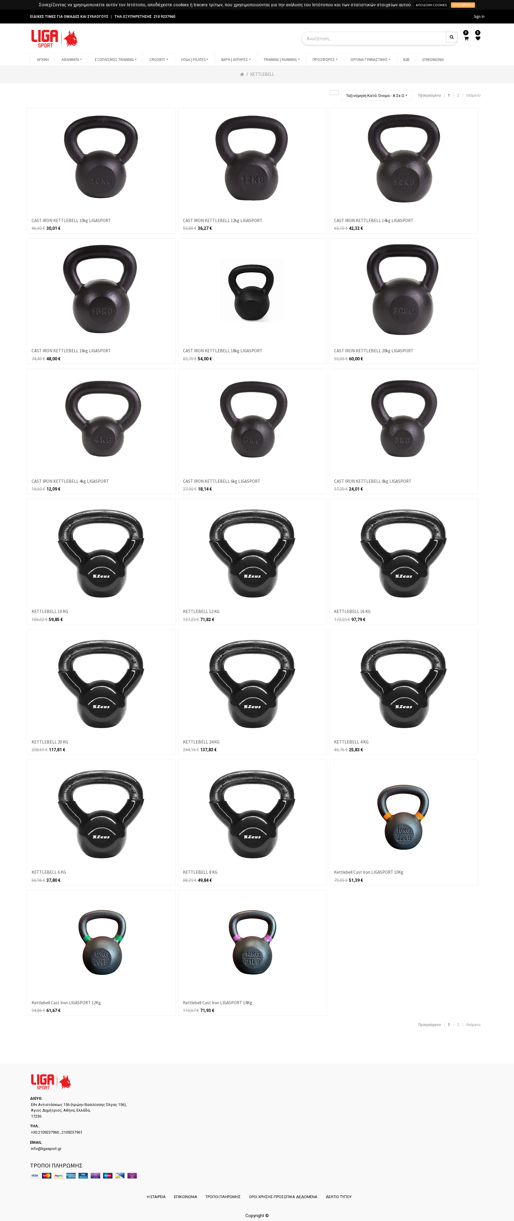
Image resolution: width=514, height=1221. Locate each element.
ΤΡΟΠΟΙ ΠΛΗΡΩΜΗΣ (223, 1197)
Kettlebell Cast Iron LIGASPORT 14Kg (217, 1002)
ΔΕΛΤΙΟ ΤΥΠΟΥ (339, 1197)
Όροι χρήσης (463, 5)
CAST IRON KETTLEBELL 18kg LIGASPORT (222, 350)
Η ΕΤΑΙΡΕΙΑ (156, 1197)
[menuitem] (42, 59)
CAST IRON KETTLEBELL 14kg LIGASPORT (373, 220)
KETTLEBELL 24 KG (201, 742)
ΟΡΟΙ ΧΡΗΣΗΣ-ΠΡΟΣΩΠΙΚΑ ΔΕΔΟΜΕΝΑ (283, 1197)
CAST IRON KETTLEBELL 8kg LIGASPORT (372, 481)
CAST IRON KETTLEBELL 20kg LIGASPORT (373, 350)
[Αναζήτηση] (334, 92)
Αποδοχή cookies (431, 5)
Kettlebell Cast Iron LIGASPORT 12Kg (66, 1002)
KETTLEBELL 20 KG (50, 742)
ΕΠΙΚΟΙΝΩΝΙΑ (185, 1197)
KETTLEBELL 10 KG (50, 611)
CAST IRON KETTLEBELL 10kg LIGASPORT (71, 220)
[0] (466, 38)
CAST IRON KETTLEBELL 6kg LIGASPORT (221, 481)
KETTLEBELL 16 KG (352, 611)
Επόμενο (473, 95)
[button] (376, 95)
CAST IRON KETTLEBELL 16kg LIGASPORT (71, 350)
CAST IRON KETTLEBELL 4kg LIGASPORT (70, 481)
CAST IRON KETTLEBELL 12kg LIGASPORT (222, 220)
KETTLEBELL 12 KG (201, 611)
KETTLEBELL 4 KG (351, 742)
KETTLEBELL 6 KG (49, 872)
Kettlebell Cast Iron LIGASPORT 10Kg (368, 872)
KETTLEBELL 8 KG (200, 872)
